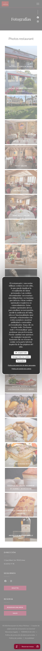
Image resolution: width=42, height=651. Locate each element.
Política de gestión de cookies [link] (21, 368)
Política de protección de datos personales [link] (22, 365)
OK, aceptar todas (21, 353)
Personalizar (21, 361)
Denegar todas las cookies (21, 357)
